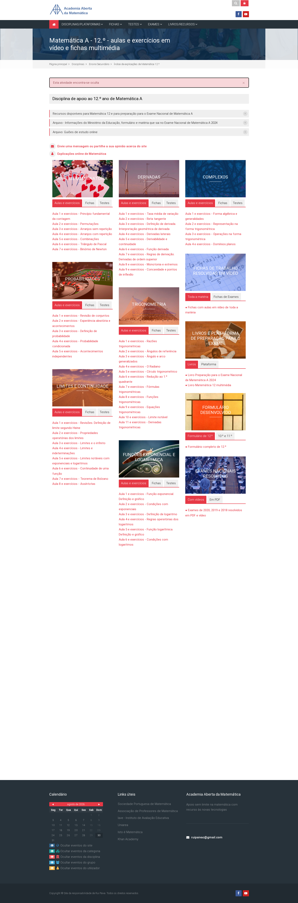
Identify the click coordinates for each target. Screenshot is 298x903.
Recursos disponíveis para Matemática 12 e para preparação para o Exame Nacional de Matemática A (123, 113)
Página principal (58, 64)
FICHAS (114, 24)
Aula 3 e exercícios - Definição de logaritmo (148, 514)
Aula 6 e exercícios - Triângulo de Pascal (79, 244)
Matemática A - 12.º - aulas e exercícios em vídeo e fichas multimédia (109, 44)
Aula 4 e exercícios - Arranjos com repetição (82, 234)
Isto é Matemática (130, 832)
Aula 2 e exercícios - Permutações (75, 224)
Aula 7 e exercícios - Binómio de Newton (79, 249)
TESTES (133, 24)
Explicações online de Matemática (81, 154)
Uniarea (123, 825)
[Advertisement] (149, 603)
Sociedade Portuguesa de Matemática (144, 804)
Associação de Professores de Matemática (148, 811)
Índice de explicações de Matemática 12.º (137, 64)
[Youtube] (246, 14)
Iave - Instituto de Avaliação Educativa (143, 818)
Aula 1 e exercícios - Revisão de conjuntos (80, 315)
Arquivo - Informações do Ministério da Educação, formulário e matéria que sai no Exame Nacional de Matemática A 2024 (135, 123)
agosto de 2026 (76, 804)
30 (99, 835)
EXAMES (153, 24)
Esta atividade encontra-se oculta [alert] (149, 82)
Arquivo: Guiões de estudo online (75, 132)
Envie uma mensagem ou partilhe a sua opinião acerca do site (102, 146)
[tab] (67, 203)
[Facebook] (239, 14)
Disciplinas (78, 64)
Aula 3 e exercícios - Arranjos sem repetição (82, 229)
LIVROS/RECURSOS (181, 24)
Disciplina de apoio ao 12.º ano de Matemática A (97, 98)
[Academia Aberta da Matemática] (70, 10)
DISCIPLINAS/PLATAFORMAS (81, 24)
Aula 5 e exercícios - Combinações (75, 239)
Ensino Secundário (99, 64)
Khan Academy (128, 839)
